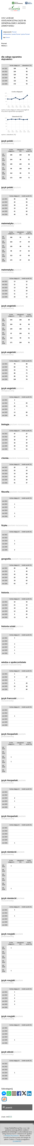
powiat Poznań (16, 34)
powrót (7, 1106)
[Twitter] (24, 1094)
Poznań (14, 32)
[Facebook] (19, 1095)
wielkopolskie (7, 34)
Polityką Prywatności (12, 1135)
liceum (8, 37)
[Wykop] (4, 1100)
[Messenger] (4, 1095)
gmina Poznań (25, 34)
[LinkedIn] (29, 1095)
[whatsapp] (9, 1095)
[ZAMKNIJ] (17, 1141)
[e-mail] (14, 1095)
